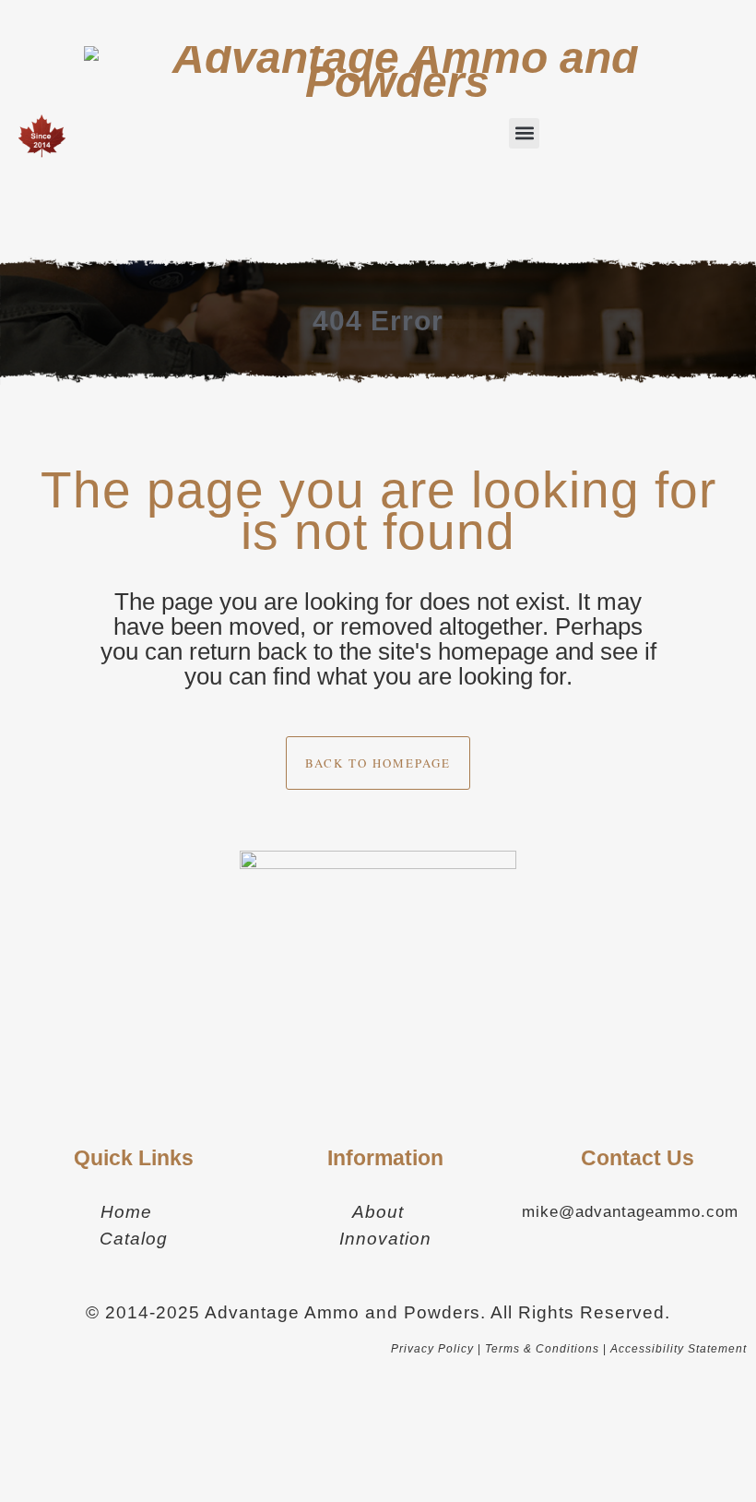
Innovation (385, 1238)
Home (126, 1212)
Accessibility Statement (678, 1348)
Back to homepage (378, 763)
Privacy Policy (432, 1348)
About (378, 1212)
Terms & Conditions (542, 1348)
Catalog (134, 1238)
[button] (524, 133)
